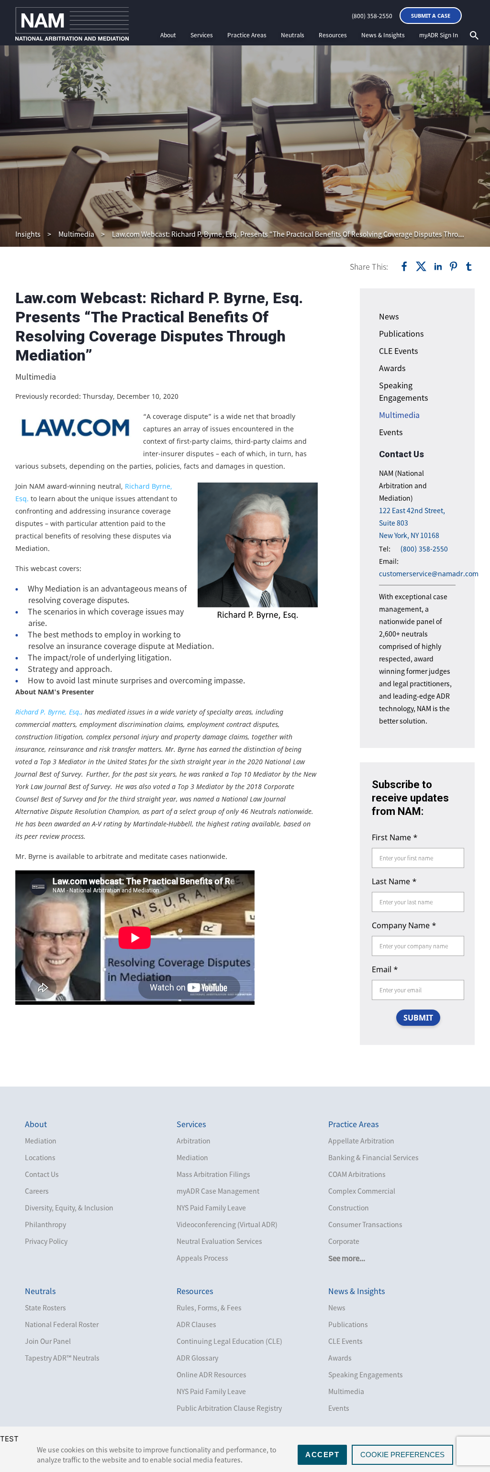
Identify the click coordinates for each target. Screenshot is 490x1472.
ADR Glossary (197, 1357)
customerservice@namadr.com (429, 573)
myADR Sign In (438, 35)
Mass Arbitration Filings (213, 1174)
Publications (401, 333)
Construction (348, 1207)
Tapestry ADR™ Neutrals (62, 1357)
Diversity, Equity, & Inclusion (69, 1207)
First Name (395, 837)
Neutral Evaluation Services (219, 1241)
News (389, 316)
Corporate (343, 1241)
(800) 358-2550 (372, 15)
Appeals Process (202, 1258)
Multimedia (76, 234)
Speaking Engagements (365, 1374)
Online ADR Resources (211, 1374)
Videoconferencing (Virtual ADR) (227, 1224)
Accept (322, 1454)
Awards (392, 367)
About (168, 35)
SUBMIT (418, 1017)
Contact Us (42, 1174)
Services (201, 35)
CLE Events (398, 350)
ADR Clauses (196, 1324)
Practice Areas (247, 35)
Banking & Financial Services (373, 1157)
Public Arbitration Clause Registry (229, 1408)
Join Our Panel (48, 1341)
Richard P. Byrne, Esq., (49, 711)
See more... (346, 1258)
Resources (333, 35)
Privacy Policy (46, 1241)
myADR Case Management (218, 1191)
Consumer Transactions (365, 1224)
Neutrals (292, 35)
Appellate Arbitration (361, 1140)
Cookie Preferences (402, 1454)
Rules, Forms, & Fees (209, 1307)
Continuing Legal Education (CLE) (229, 1341)
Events (390, 432)
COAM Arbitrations (357, 1174)
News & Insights (383, 35)
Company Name (404, 925)
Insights (28, 234)
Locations (40, 1157)
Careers (37, 1191)
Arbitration (194, 1140)
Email (385, 969)
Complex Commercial (361, 1191)
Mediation (40, 1140)
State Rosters (45, 1307)
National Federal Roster (62, 1324)
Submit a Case (430, 15)
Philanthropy (45, 1224)
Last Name (394, 881)
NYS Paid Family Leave (211, 1207)
